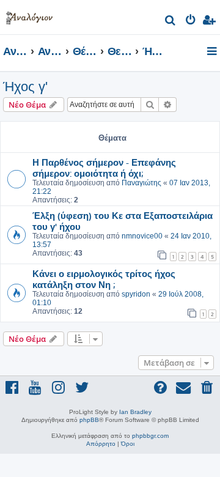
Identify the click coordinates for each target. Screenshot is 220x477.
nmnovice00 (142, 236)
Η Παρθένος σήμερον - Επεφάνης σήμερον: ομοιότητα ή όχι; (104, 168)
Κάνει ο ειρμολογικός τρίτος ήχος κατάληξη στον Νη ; (103, 279)
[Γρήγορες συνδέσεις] (213, 52)
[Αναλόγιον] (29, 15)
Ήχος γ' (25, 86)
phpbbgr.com (150, 435)
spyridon (136, 294)
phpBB (89, 419)
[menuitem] (171, 21)
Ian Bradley (135, 412)
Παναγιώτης (141, 183)
